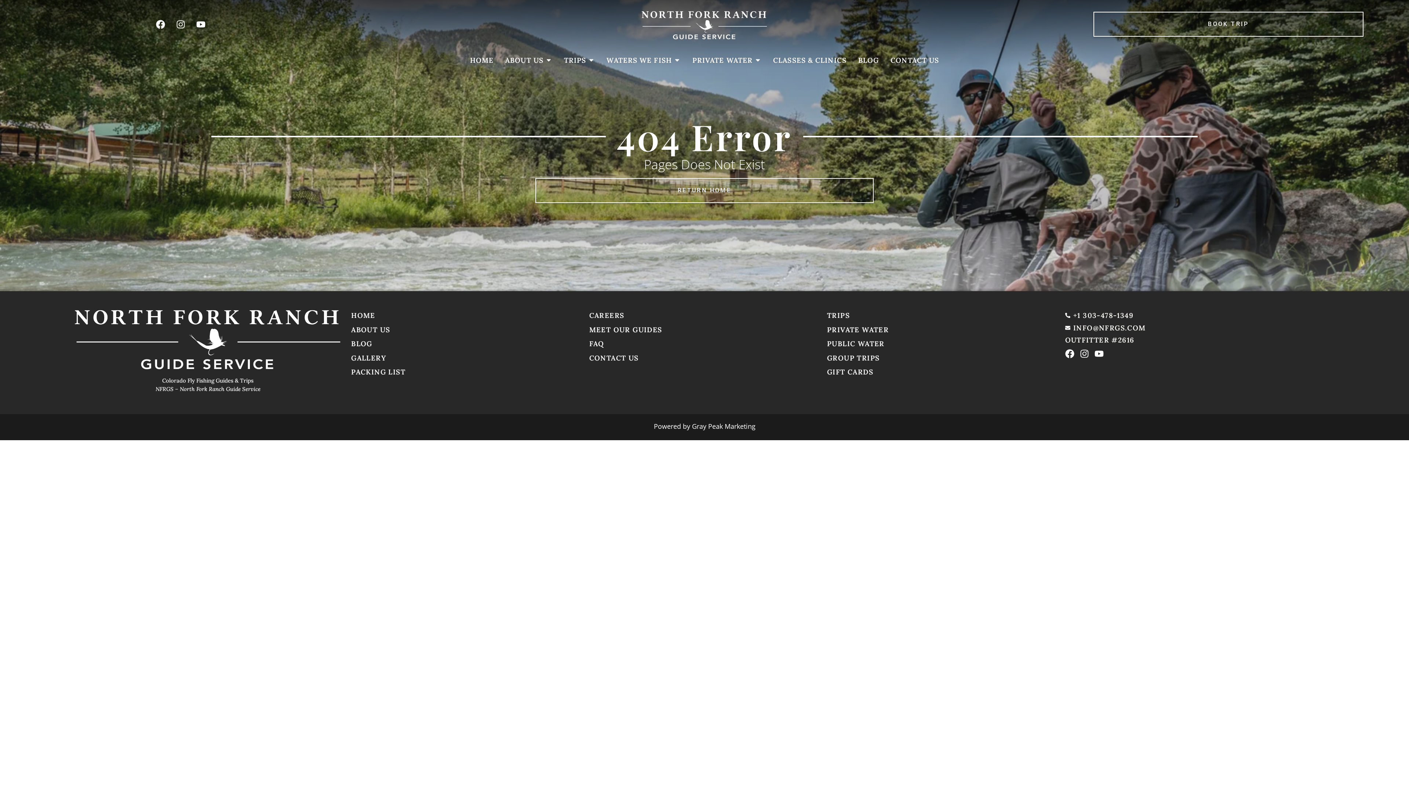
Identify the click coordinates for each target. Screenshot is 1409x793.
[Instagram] (180, 24)
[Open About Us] (548, 60)
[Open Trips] (591, 60)
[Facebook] (160, 24)
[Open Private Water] (757, 60)
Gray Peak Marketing (724, 426)
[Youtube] (201, 24)
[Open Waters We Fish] (677, 60)
